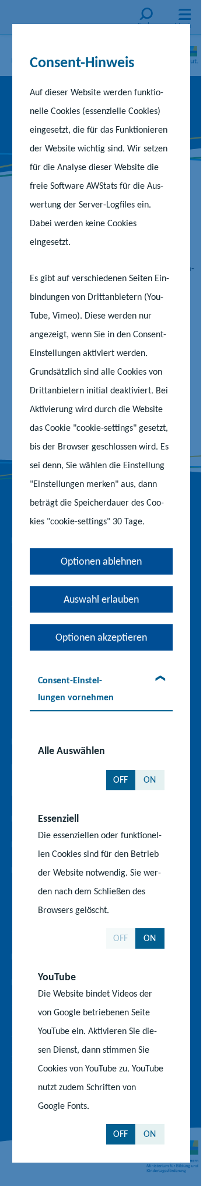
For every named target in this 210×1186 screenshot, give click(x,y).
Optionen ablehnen (100, 561)
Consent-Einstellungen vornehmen (75, 689)
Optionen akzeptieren (100, 637)
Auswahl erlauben (100, 599)
